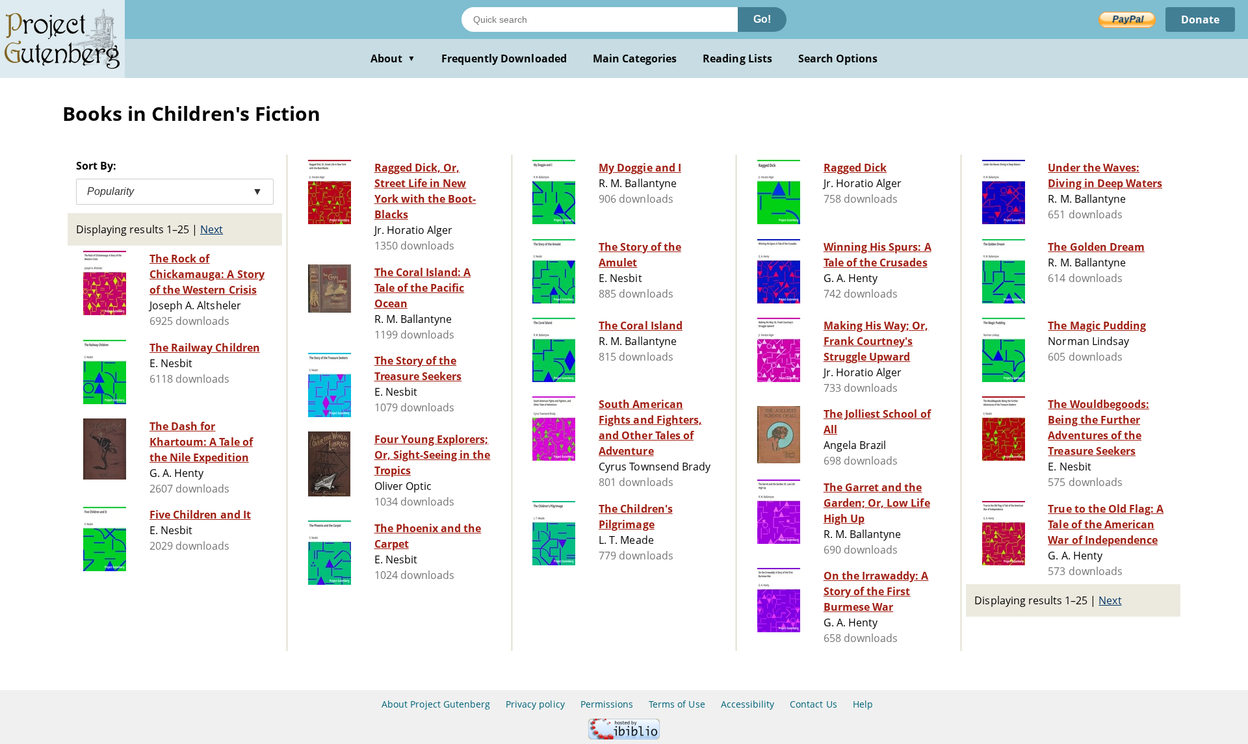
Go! (762, 19)
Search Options (838, 58)
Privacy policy (535, 704)
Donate (1200, 19)
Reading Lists (737, 58)
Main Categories (635, 58)
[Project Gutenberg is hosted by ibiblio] (624, 736)
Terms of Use (677, 704)
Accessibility (748, 704)
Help (863, 704)
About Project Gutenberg (436, 704)
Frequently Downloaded (504, 58)
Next (211, 229)
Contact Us (813, 704)
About (392, 58)
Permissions (606, 704)
